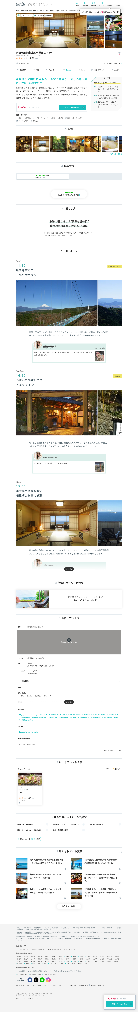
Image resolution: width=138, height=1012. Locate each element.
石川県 (60, 959)
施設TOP (23, 70)
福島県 (60, 956)
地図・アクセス (99, 70)
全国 (33, 963)
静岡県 (19, 959)
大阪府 (95, 959)
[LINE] (42, 979)
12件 (36, 58)
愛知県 (26, 959)
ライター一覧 (30, 985)
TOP (17, 10)
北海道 (19, 956)
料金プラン (52, 70)
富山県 (54, 959)
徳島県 (26, 961)
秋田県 (40, 956)
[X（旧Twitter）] (36, 979)
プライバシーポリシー (49, 974)
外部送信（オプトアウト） (58, 985)
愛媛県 (40, 961)
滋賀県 (81, 959)
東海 (62, 963)
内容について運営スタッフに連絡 (112, 750)
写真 (37, 70)
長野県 (47, 959)
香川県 (19, 961)
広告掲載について (83, 985)
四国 (68, 963)
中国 (73, 963)
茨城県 (81, 956)
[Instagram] (48, 979)
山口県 (74, 961)
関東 (39, 963)
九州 (50, 963)
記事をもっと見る (69, 906)
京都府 (88, 959)
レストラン (117, 70)
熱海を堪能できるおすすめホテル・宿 (56, 10)
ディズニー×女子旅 (22, 949)
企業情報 (39, 985)
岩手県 (33, 956)
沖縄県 (27, 963)
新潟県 (40, 959)
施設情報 (25, 681)
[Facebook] (29, 979)
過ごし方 (69, 70)
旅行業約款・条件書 (35, 974)
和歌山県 (109, 959)
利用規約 (46, 985)
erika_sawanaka (48, 346)
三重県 (74, 959)
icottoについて (20, 985)
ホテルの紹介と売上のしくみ (112, 63)
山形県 (54, 956)
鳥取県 (54, 961)
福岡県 (81, 961)
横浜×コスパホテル (69, 949)
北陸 (86, 963)
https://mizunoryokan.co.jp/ (28, 732)
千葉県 (88, 956)
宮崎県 (116, 961)
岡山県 (47, 961)
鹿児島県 (19, 963)
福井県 (67, 959)
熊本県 (109, 961)
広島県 (67, 961)
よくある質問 (72, 985)
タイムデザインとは (22, 974)
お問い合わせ (102, 985)
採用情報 (93, 985)
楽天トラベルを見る (72, 107)
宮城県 (47, 956)
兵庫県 (117, 959)
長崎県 (102, 961)
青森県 (26, 956)
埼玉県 (95, 956)
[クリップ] (65, 868)
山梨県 (117, 956)
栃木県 (67, 956)
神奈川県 (109, 956)
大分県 (95, 961)
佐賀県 (88, 961)
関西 (45, 963)
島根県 (60, 961)
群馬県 (74, 956)
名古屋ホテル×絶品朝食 (37, 949)
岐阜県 (33, 959)
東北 (56, 963)
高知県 (33, 961)
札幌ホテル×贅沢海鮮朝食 (54, 949)
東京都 (102, 956)
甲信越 (80, 963)
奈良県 (102, 959)
